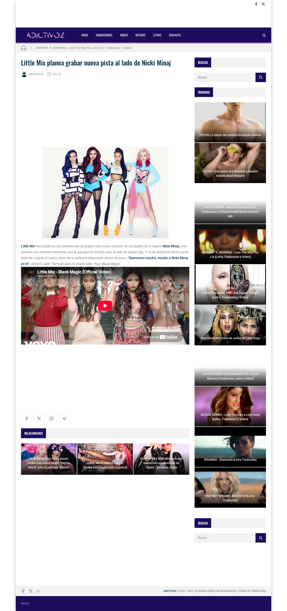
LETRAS (157, 35)
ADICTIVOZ (36, 74)
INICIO (85, 35)
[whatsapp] (51, 418)
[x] (263, 4)
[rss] (38, 591)
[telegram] (64, 418)
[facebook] (256, 4)
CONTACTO (175, 35)
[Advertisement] (143, 17)
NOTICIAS (141, 35)
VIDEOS (124, 35)
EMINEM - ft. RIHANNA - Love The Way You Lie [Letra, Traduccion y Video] (83, 48)
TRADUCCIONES (104, 35)
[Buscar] (264, 35)
